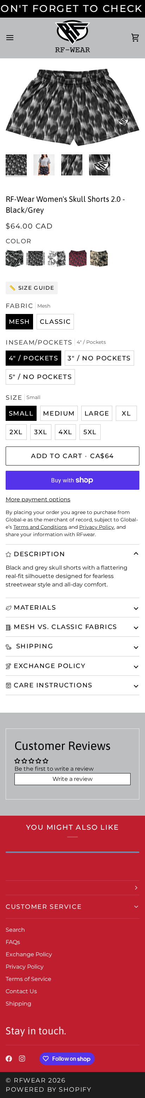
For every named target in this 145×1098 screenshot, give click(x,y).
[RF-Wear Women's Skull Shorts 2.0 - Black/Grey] (37, 260)
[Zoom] (19, 136)
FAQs (13, 942)
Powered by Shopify (48, 1089)
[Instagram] (22, 1058)
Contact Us (21, 991)
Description (39, 554)
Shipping (33, 646)
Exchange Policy (50, 665)
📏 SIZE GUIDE (31, 287)
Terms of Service (28, 979)
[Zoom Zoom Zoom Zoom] (72, 107)
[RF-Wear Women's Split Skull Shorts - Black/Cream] (99, 260)
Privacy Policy (25, 966)
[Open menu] (16, 38)
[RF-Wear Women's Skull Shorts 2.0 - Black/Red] (79, 260)
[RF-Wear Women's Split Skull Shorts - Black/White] (58, 260)
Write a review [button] (72, 779)
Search (15, 929)
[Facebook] (9, 1058)
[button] (72, 887)
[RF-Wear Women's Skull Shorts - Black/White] (16, 260)
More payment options (38, 499)
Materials (35, 607)
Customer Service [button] (44, 906)
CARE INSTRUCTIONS (53, 685)
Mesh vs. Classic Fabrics (65, 626)
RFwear (30, 1080)
